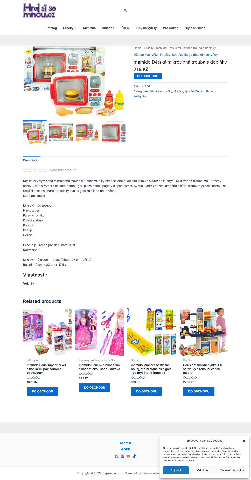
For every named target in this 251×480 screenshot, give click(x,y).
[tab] (31, 160)
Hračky (149, 48)
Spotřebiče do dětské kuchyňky (195, 54)
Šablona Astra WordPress (158, 473)
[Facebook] (117, 456)
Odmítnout (203, 470)
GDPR (125, 449)
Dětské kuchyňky (146, 54)
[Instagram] (122, 456)
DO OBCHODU (147, 76)
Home (138, 48)
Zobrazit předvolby (232, 470)
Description (31, 160)
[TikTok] (134, 456)
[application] (75, 28)
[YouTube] (128, 456)
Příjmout (176, 470)
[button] (244, 441)
